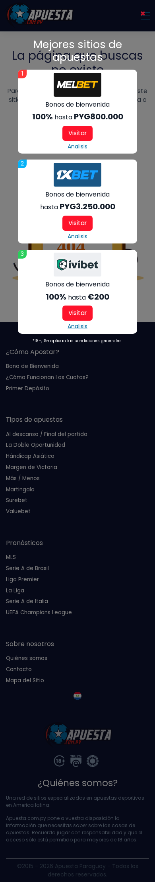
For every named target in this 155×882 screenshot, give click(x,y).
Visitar (77, 133)
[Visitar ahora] (77, 85)
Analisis (77, 146)
